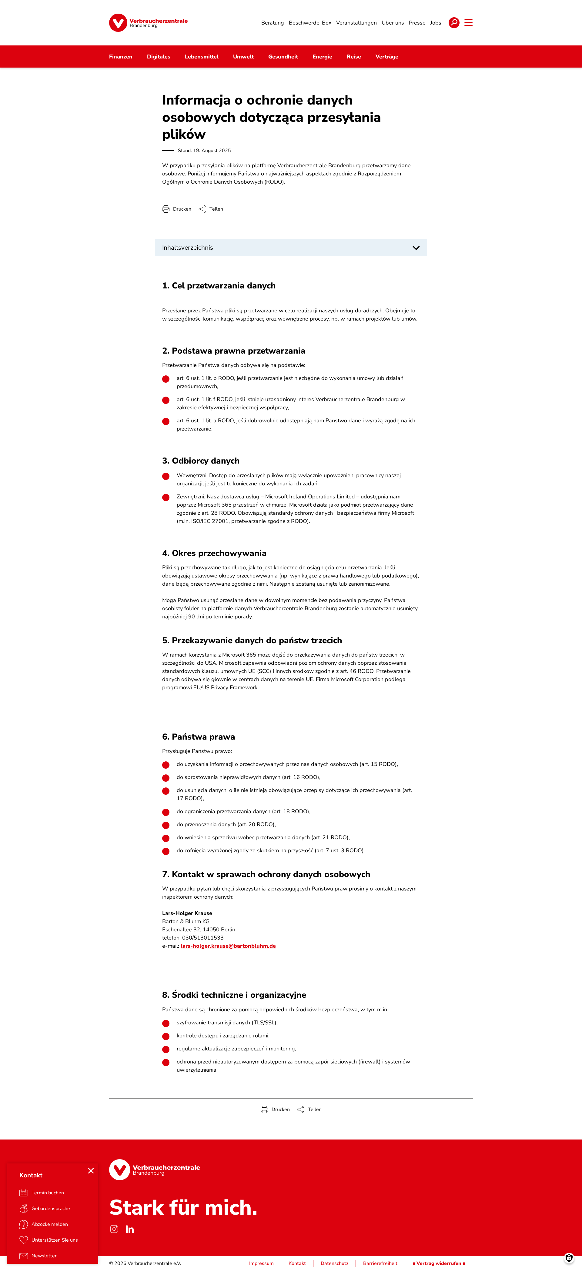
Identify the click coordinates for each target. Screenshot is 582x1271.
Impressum (261, 1263)
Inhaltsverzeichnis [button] (187, 247)
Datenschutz (334, 1263)
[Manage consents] (569, 1258)
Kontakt (297, 1263)
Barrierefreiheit (380, 1263)
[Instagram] (114, 1229)
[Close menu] (91, 1170)
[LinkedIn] (130, 1229)
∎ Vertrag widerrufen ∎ (439, 1263)
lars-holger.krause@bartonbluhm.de (228, 946)
